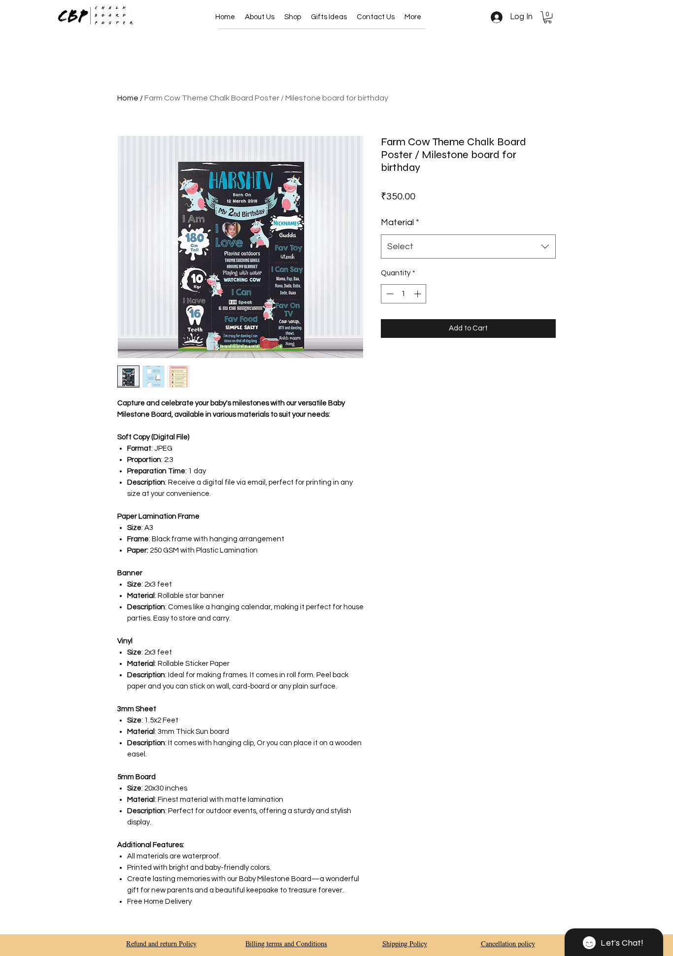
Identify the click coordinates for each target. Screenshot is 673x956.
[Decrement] (389, 294)
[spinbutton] (404, 294)
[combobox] (468, 246)
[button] (292, 17)
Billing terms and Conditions (286, 945)
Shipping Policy (404, 945)
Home (127, 98)
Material (400, 222)
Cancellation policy (508, 945)
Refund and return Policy (161, 945)
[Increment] (418, 294)
